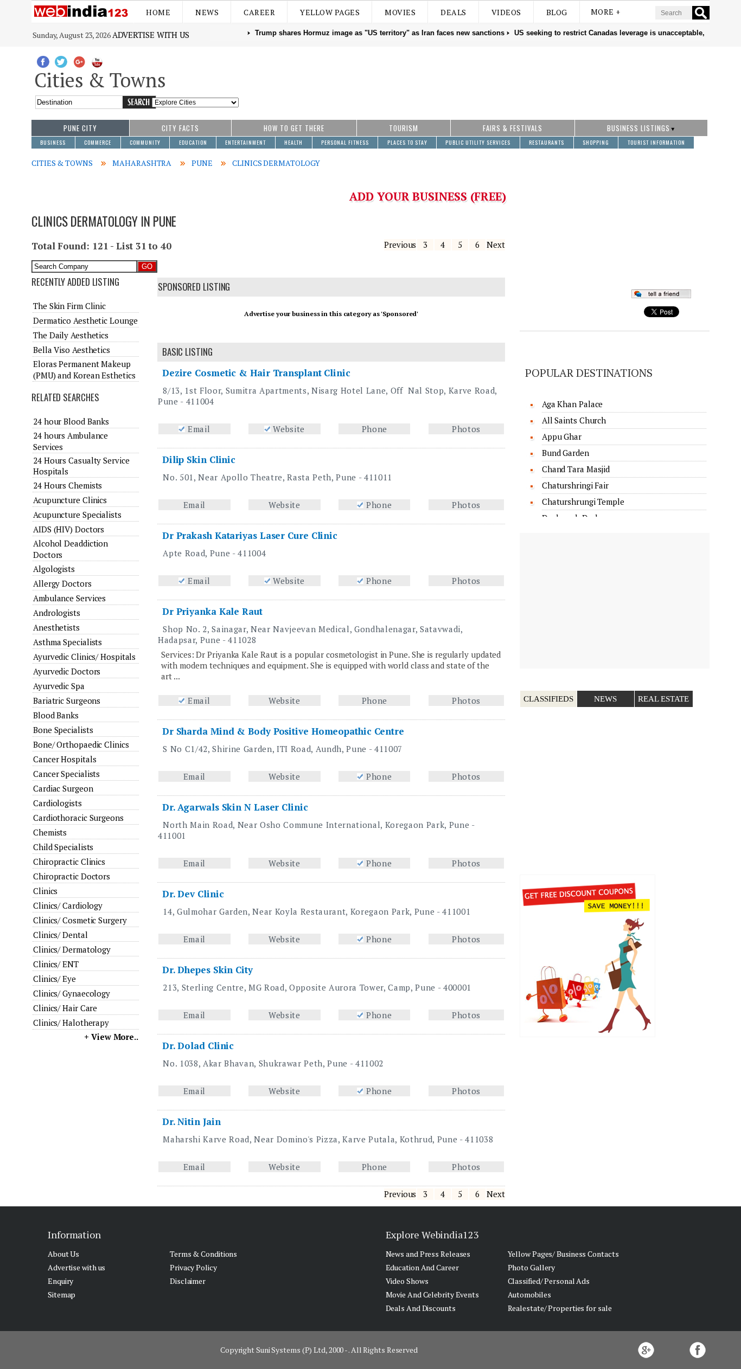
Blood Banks (56, 715)
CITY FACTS (180, 128)
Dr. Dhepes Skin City (207, 969)
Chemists (50, 832)
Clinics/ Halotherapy (71, 1022)
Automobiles (529, 1294)
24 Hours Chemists (67, 485)
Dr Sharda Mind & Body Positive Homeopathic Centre (283, 731)
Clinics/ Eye (54, 978)
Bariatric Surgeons (66, 700)
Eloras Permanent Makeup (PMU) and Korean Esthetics (84, 369)
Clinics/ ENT (56, 964)
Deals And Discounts (421, 1308)
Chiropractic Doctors (71, 876)
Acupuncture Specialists (77, 514)
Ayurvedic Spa (59, 685)
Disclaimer (188, 1281)
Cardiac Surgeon (63, 788)
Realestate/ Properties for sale (560, 1308)
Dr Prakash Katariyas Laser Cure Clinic (249, 535)
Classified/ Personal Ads (549, 1281)
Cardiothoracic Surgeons (78, 817)
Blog (556, 12)
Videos (506, 12)
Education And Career (422, 1267)
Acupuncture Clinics (70, 499)
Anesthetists (56, 627)
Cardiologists (57, 803)
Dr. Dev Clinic (193, 894)
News (207, 12)
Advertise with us (150, 34)
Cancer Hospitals (64, 759)
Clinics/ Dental (60, 934)
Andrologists (56, 612)
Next (496, 244)
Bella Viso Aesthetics (71, 349)
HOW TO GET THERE (294, 128)
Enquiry (60, 1281)
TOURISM (403, 128)
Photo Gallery (531, 1267)
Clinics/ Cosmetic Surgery (80, 920)
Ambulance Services (69, 598)
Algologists (54, 568)
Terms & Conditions (203, 1254)
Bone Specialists (63, 729)
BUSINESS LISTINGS (638, 128)
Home (158, 12)
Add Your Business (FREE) (427, 196)
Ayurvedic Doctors (66, 671)
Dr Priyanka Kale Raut (212, 611)
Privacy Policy (193, 1267)
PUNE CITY (80, 128)
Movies (400, 12)
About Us (63, 1254)
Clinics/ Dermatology (72, 949)
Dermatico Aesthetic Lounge (85, 320)
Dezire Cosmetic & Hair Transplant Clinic (256, 373)
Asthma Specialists (67, 642)
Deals (453, 12)
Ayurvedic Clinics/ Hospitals (84, 656)
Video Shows (407, 1281)
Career (259, 12)
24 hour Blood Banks (71, 421)
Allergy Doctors (62, 583)
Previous (400, 244)
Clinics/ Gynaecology (71, 993)
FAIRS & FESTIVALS (512, 128)
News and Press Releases (428, 1254)
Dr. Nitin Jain (191, 1121)
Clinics (45, 890)
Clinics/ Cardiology (68, 905)
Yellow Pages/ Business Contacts (563, 1254)
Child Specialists (63, 846)
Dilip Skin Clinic (198, 459)
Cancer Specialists (66, 773)
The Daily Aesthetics (70, 335)
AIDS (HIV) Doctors (68, 529)
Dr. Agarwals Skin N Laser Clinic (235, 807)
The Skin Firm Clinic (69, 305)
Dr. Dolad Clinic (198, 1045)
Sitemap (61, 1294)
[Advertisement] (474, 77)
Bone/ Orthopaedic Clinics (81, 744)
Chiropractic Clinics (69, 861)
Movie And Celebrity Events (432, 1294)
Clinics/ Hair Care (65, 1007)
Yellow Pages (330, 12)
